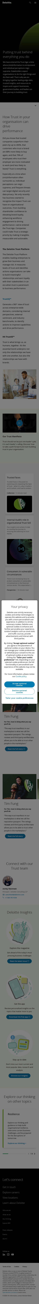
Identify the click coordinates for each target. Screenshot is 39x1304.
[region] (19, 652)
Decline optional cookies (19, 691)
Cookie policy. (21, 676)
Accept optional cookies (19, 684)
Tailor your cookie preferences (19, 698)
